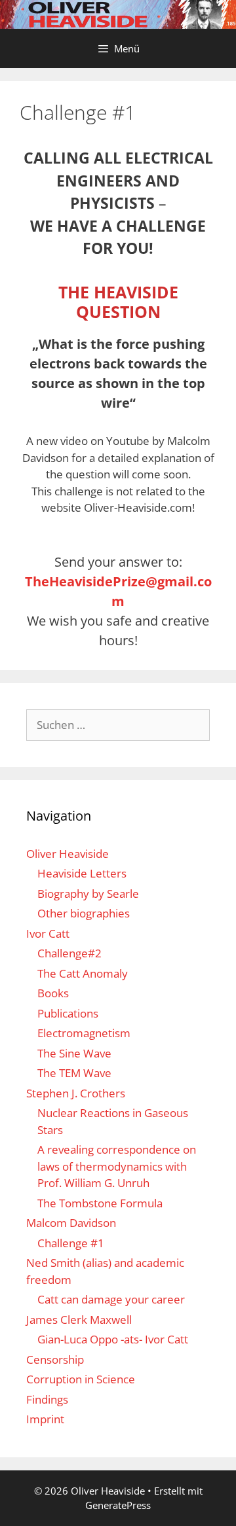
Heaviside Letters (82, 873)
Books (53, 993)
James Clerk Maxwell (79, 1319)
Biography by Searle (88, 893)
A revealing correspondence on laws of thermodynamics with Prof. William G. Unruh (116, 1166)
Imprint (45, 1419)
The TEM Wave (74, 1072)
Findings (47, 1399)
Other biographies (83, 913)
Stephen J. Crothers (75, 1093)
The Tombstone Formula (100, 1203)
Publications (67, 1013)
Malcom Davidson (71, 1222)
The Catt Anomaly (82, 973)
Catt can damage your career (111, 1299)
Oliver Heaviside (67, 853)
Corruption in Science (80, 1379)
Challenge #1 (70, 1243)
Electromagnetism (83, 1032)
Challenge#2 (69, 953)
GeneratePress (118, 1505)
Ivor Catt (47, 933)
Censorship (55, 1359)
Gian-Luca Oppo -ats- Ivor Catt (112, 1339)
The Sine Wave (74, 1053)
